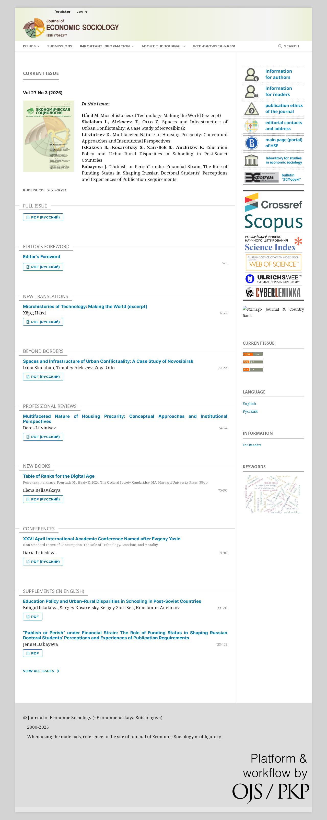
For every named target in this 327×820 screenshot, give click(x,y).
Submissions (59, 46)
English (249, 403)
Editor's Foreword (41, 256)
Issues (30, 46)
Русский (250, 411)
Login (81, 11)
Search (291, 46)
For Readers (252, 445)
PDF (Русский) (45, 217)
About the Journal (162, 46)
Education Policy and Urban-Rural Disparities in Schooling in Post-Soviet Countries (112, 601)
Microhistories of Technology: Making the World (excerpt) (85, 306)
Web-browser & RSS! (214, 46)
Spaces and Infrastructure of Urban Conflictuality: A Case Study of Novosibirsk (108, 361)
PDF (34, 617)
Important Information (105, 46)
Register (62, 11)
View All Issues (38, 671)
